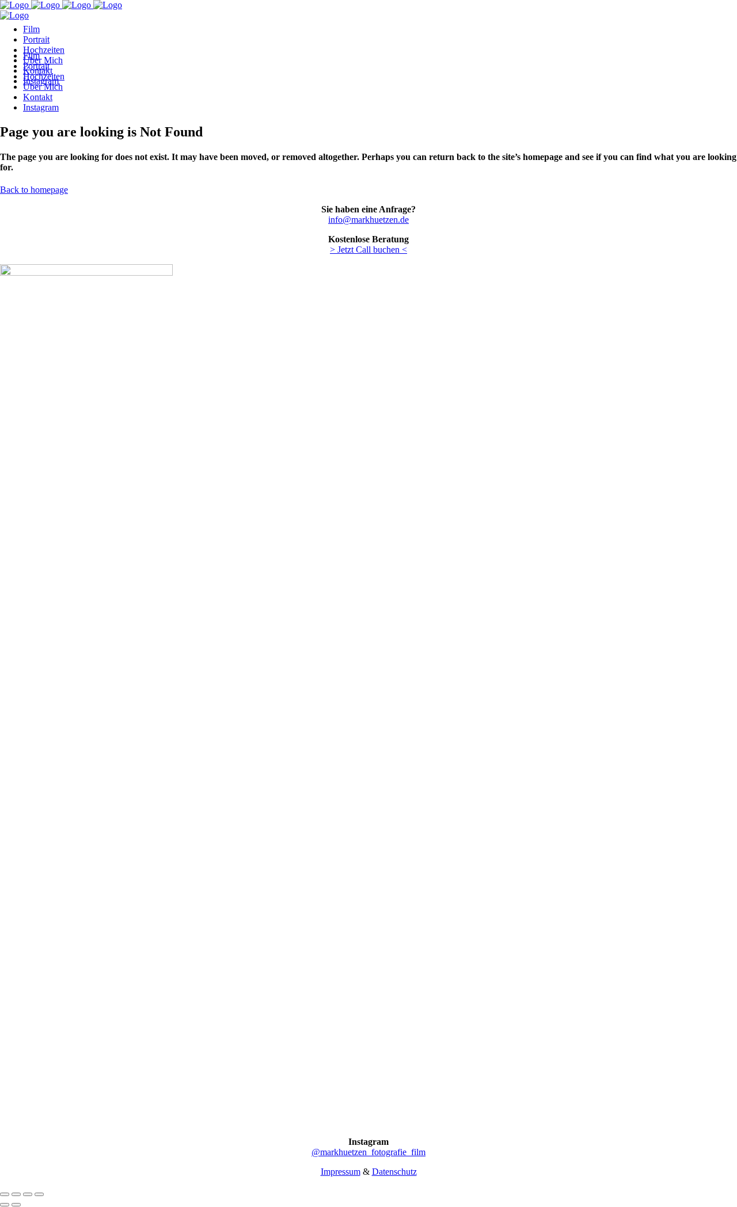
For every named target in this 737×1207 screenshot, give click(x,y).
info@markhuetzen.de (368, 219)
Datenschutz (394, 1171)
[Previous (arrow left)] (4, 1204)
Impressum (340, 1171)
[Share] (16, 1194)
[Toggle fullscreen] (27, 1194)
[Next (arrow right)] (16, 1204)
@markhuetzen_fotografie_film (368, 1152)
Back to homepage (34, 190)
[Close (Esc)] (4, 1194)
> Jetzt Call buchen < (368, 249)
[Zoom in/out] (39, 1194)
